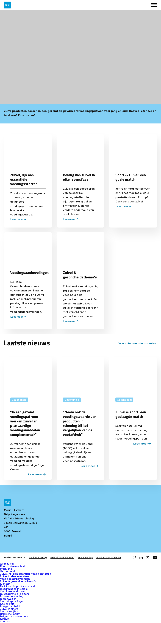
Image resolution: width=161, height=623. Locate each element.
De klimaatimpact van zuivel (17, 586)
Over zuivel (7, 563)
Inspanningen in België (14, 588)
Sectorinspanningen (12, 601)
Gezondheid (7, 571)
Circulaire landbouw (12, 591)
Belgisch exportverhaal (14, 616)
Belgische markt (10, 613)
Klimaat (5, 583)
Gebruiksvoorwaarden (62, 557)
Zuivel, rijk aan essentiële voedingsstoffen (25, 573)
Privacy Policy (85, 557)
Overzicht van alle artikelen (137, 343)
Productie (6, 568)
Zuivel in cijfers (9, 608)
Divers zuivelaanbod (12, 566)
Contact (5, 621)
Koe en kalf (7, 603)
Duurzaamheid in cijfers (14, 593)
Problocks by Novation (108, 557)
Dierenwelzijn (8, 598)
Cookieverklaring (38, 557)
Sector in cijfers (9, 611)
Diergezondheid (10, 606)
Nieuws (4, 618)
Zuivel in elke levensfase (15, 576)
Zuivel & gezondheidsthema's (18, 581)
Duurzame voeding (11, 596)
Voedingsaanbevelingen (15, 578)
